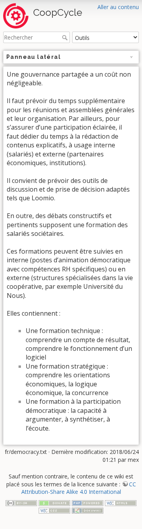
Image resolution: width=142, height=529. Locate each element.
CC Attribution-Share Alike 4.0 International (78, 488)
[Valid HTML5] (120, 502)
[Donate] (54, 502)
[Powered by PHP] (87, 502)
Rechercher (65, 37)
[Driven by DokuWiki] (87, 510)
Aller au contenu (118, 7)
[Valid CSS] (54, 510)
